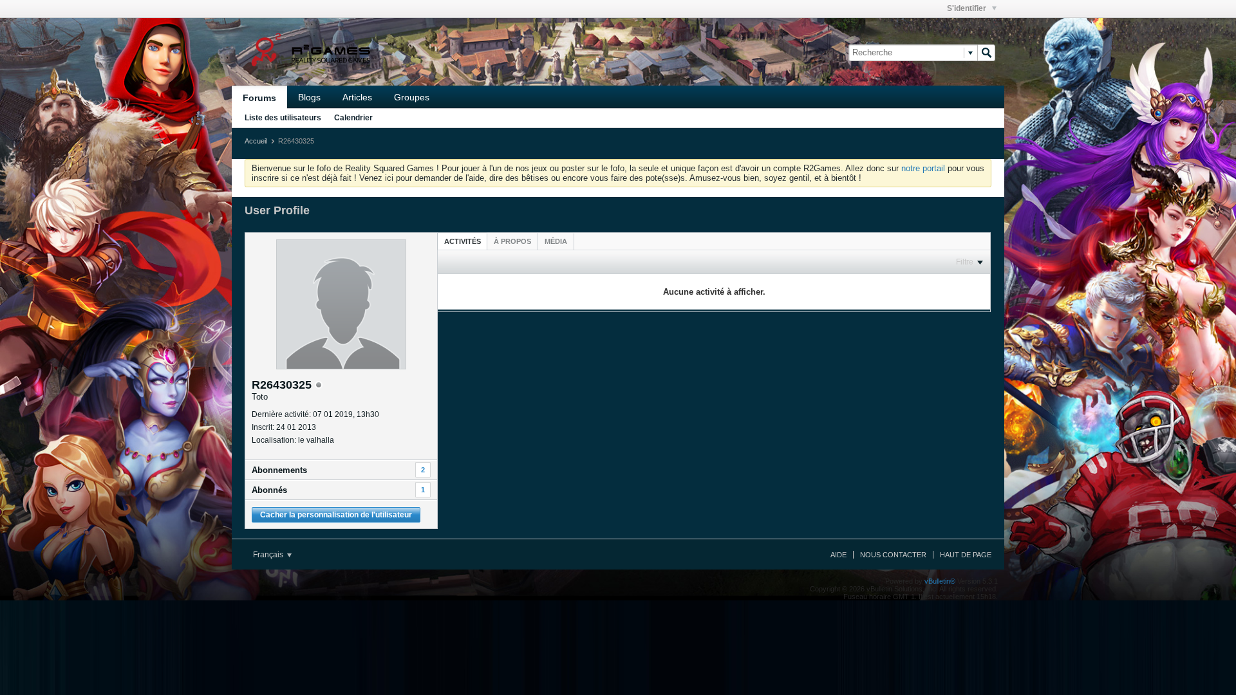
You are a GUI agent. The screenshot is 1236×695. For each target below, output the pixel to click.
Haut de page (965, 555)
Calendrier (353, 117)
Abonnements (279, 470)
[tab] (462, 241)
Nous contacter (893, 555)
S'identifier (967, 8)
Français (269, 554)
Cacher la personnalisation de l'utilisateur (336, 514)
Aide (838, 555)
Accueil (256, 141)
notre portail (923, 168)
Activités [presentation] (462, 241)
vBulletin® (939, 581)
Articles (357, 97)
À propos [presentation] (512, 241)
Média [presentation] (556, 241)
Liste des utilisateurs (283, 117)
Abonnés (269, 490)
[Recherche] (986, 52)
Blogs (309, 97)
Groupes (411, 97)
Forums (259, 98)
